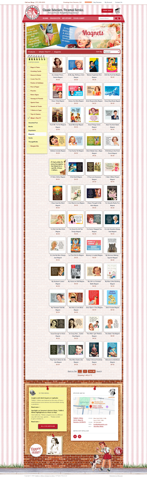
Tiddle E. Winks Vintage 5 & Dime (45, 476)
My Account (108, 2)
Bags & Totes (35, 67)
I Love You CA (35, 79)
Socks (30, 138)
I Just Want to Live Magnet (76, 203)
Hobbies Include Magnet (57, 151)
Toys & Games (35, 114)
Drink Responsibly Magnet (94, 101)
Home (45, 18)
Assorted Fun (33, 123)
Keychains (32, 130)
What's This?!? (44, 52)
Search (99, 371)
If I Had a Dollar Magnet (58, 177)
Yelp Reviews (97, 2)
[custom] (75, 436)
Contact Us (118, 2)
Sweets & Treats (36, 106)
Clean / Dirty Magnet (58, 101)
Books (30, 126)
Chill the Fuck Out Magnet (112, 75)
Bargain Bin (34, 146)
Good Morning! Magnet (76, 125)
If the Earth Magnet (76, 177)
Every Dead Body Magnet (112, 101)
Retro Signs (34, 94)
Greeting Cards (35, 71)
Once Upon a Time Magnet (94, 307)
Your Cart (78, 18)
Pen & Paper (34, 87)
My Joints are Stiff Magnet (76, 281)
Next (90, 371)
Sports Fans (34, 102)
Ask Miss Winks (98, 426)
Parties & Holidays (36, 83)
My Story (66, 18)
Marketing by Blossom (116, 476)
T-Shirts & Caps (36, 110)
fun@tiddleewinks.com (100, 424)
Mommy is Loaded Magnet (94, 255)
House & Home (35, 75)
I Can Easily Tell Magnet (76, 151)
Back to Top (72, 371)
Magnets (57, 52)
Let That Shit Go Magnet (76, 255)
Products (55, 18)
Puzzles (33, 91)
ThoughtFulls (33, 142)
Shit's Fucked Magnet (112, 307)
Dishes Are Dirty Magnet (76, 101)
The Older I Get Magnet (112, 333)
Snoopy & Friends (36, 98)
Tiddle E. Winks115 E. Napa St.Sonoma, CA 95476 (79, 420)
